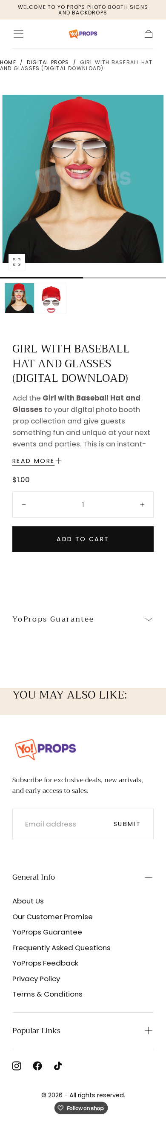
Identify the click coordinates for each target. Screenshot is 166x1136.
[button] (18, 34)
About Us (28, 901)
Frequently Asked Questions (61, 948)
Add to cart (83, 539)
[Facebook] (37, 1065)
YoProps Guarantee (47, 932)
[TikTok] (58, 1065)
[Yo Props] (45, 749)
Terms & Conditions (47, 994)
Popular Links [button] (36, 1030)
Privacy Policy (36, 979)
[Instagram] (16, 1065)
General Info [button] (33, 877)
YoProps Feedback (45, 963)
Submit (127, 824)
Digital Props (48, 62)
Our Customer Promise (52, 917)
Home (8, 62)
